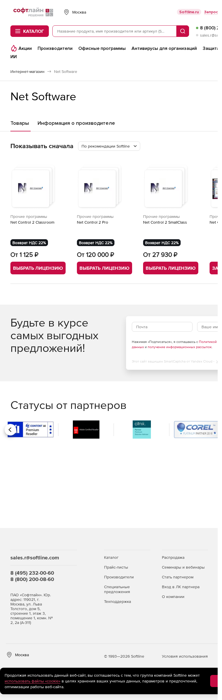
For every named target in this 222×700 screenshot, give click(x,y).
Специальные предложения (117, 589)
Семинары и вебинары (183, 567)
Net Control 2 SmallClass (165, 222)
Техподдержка (117, 601)
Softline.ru (189, 12)
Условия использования (185, 656)
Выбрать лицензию (38, 268)
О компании (173, 596)
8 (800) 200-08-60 (32, 579)
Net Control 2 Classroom (32, 222)
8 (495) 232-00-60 (32, 573)
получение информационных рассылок (180, 347)
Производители (119, 577)
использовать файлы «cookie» (32, 681)
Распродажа (173, 557)
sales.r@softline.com (34, 557)
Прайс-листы (116, 567)
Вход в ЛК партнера (180, 586)
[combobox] (109, 146)
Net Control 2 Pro (92, 222)
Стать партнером (177, 577)
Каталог (111, 557)
